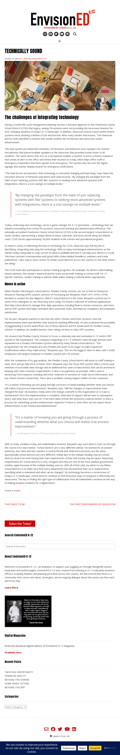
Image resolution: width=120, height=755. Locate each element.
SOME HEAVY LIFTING (17, 683)
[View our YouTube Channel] (62, 34)
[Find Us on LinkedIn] (67, 34)
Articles (17, 490)
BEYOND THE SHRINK (17, 679)
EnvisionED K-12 (38, 58)
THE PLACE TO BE (15, 504)
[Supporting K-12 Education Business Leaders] (60, 19)
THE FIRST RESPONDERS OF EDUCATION (92, 504)
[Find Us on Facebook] (50, 34)
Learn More (11, 587)
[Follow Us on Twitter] (56, 34)
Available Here (13, 652)
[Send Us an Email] (45, 34)
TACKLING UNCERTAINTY (19, 672)
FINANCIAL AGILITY (15, 675)
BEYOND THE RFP (15, 687)
